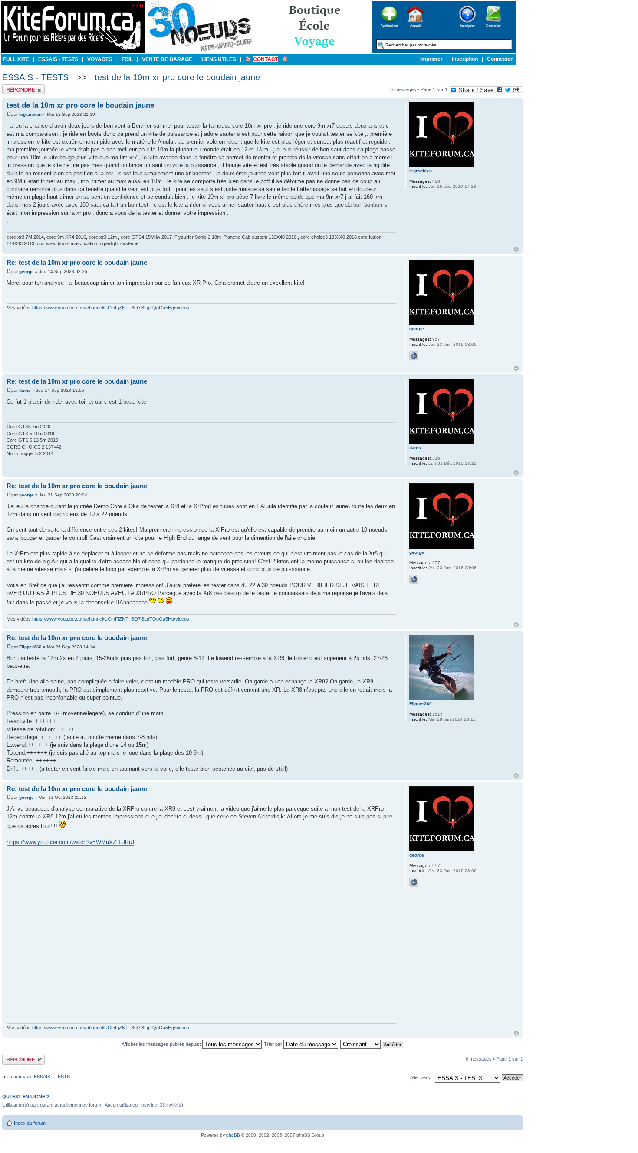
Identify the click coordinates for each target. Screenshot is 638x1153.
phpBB (233, 1135)
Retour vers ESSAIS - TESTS (38, 1076)
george (26, 271)
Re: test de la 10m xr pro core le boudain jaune (77, 262)
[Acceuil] (73, 51)
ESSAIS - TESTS (35, 77)
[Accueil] (415, 25)
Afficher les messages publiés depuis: (162, 1044)
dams (25, 390)
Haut (516, 249)
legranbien (30, 114)
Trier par (273, 1044)
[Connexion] (493, 25)
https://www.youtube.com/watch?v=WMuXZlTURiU (70, 842)
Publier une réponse (23, 86)
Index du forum (30, 1123)
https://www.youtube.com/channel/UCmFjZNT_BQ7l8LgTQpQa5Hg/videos (110, 307)
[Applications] (389, 25)
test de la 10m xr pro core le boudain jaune (177, 77)
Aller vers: (420, 1077)
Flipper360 (30, 646)
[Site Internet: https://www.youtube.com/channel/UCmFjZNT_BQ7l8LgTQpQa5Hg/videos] (413, 355)
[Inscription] (467, 25)
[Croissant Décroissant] (372, 1044)
